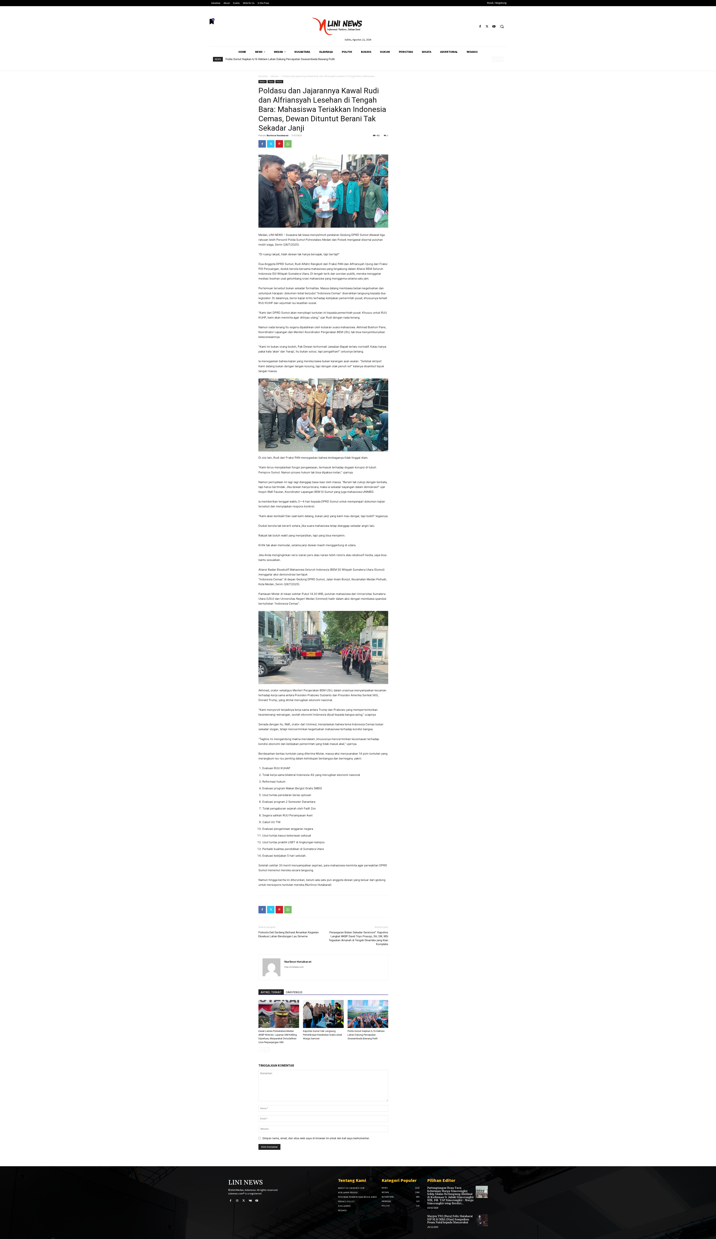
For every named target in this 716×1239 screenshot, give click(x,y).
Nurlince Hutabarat (277, 135)
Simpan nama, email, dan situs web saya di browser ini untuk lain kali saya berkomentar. (316, 1138)
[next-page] (266, 1049)
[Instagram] (237, 1200)
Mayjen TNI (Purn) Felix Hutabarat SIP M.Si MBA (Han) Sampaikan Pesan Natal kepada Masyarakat (450, 1219)
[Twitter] (487, 26)
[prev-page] (260, 1049)
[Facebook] (480, 26)
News (271, 81)
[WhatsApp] (288, 144)
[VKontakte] (250, 1200)
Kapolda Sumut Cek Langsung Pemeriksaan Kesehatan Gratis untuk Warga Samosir (322, 1035)
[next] (500, 59)
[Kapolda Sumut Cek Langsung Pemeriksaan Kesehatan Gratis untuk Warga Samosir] (323, 1014)
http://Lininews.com (294, 967)
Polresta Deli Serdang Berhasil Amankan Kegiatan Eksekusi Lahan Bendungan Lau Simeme (288, 934)
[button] (501, 26)
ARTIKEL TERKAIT (271, 992)
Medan (274, 76)
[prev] (494, 59)
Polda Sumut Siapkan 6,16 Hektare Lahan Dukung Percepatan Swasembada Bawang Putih (366, 1035)
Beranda (263, 76)
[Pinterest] (279, 144)
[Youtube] (494, 26)
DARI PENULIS (294, 992)
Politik (279, 81)
